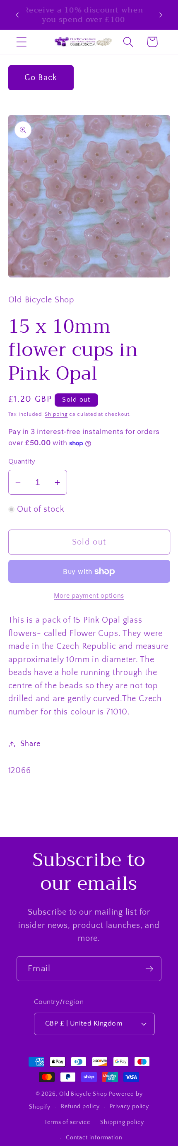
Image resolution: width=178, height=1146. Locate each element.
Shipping (56, 414)
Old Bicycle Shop (83, 1094)
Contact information (94, 1137)
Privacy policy (129, 1106)
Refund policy (80, 1106)
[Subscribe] (149, 969)
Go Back (40, 77)
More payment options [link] (89, 595)
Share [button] (30, 744)
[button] (21, 42)
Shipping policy (122, 1122)
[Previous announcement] (17, 15)
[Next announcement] (161, 15)
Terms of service (67, 1122)
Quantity (22, 461)
